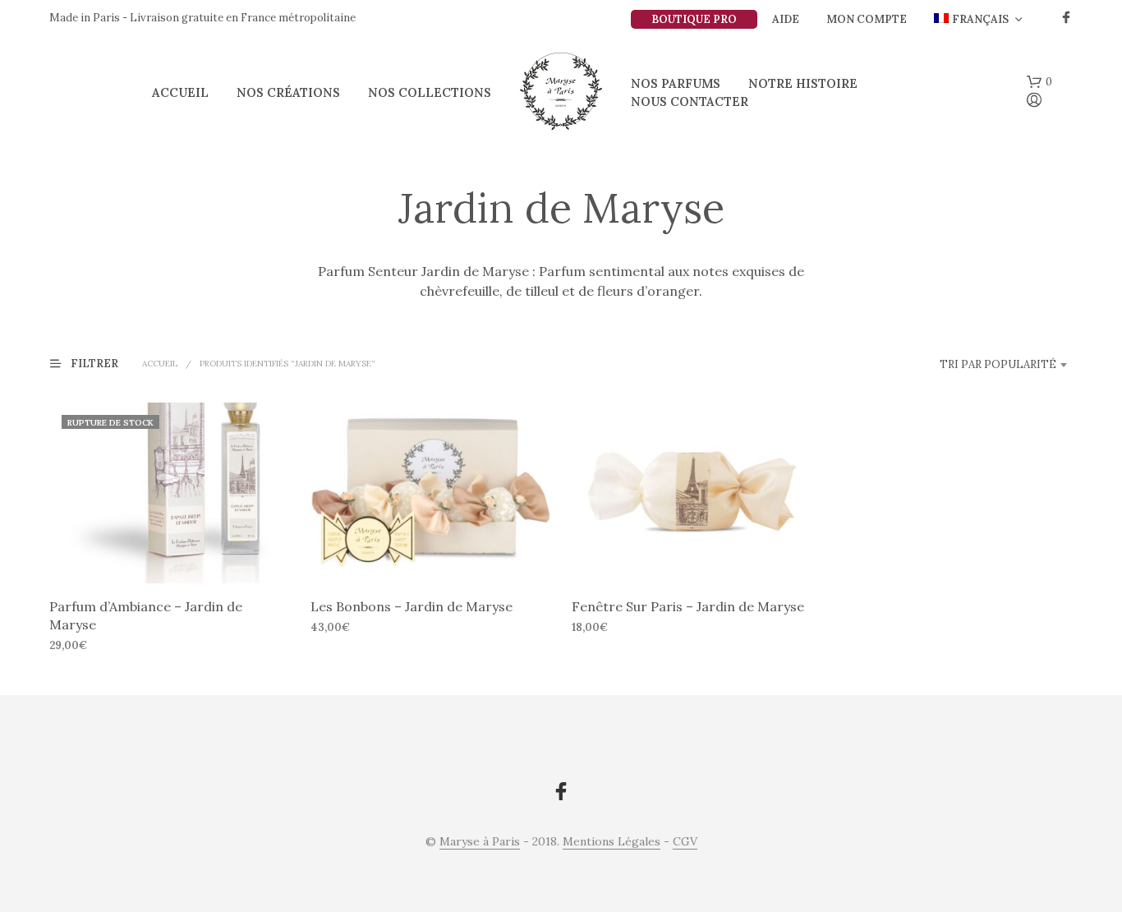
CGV (685, 842)
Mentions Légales (611, 842)
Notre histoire (803, 83)
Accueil (180, 92)
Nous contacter (689, 101)
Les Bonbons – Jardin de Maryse (411, 606)
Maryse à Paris (479, 842)
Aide (785, 19)
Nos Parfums (675, 83)
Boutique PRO (694, 19)
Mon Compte (866, 19)
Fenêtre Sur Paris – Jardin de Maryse (688, 606)
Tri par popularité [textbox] (998, 364)
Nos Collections (429, 92)
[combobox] (969, 364)
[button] (1039, 82)
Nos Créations (288, 92)
